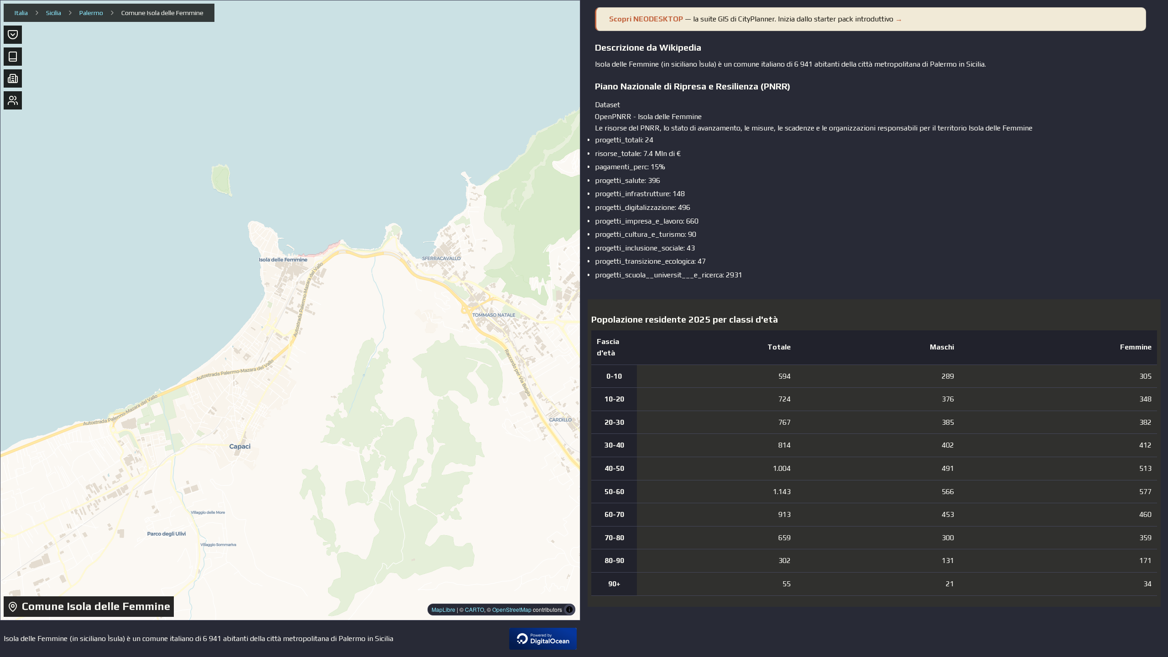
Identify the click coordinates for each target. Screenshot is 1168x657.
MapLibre (443, 609)
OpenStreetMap (512, 609)
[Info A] (13, 78)
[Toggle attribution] (569, 609)
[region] (290, 310)
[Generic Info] (13, 35)
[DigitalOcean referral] (543, 639)
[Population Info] (13, 100)
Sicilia (53, 12)
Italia (21, 12)
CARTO (474, 609)
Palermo (91, 12)
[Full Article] (13, 56)
